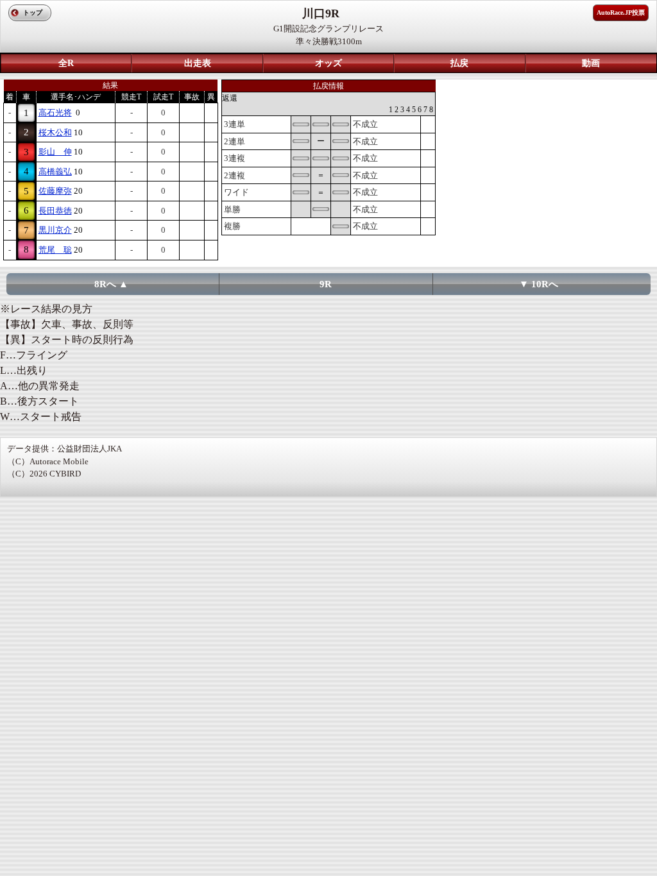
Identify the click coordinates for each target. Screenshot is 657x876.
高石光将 (55, 112)
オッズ (328, 63)
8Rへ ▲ (111, 284)
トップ (32, 12)
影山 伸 (55, 151)
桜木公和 (55, 132)
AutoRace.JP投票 (621, 12)
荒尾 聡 (55, 250)
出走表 (197, 63)
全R (66, 63)
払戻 (459, 63)
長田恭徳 (55, 210)
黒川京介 (55, 230)
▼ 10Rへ (538, 284)
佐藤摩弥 (55, 191)
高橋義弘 (55, 171)
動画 (591, 63)
